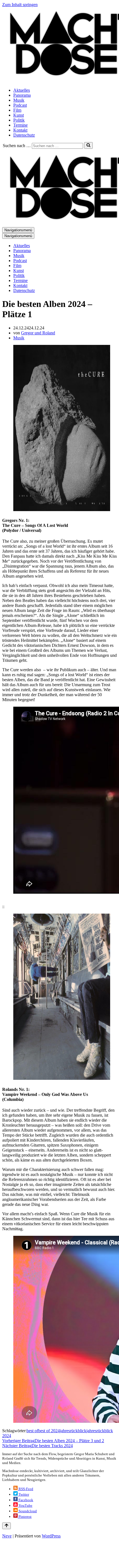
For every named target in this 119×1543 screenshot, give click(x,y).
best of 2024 (49, 1430)
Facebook (25, 1500)
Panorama (22, 95)
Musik (18, 100)
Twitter (23, 1494)
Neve (7, 1536)
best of (32, 1430)
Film (17, 110)
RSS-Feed (25, 1489)
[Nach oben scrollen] (6, 1526)
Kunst (18, 115)
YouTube (25, 1505)
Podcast (20, 105)
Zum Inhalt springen (20, 4)
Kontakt (20, 130)
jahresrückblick (73, 1430)
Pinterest (25, 1516)
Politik (19, 120)
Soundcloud (27, 1511)
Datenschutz (24, 135)
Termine (20, 125)
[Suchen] (88, 145)
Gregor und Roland (38, 332)
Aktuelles (21, 90)
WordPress (51, 1536)
